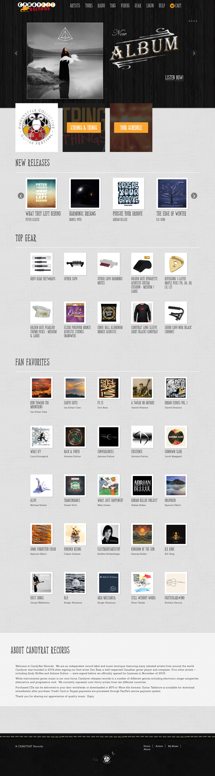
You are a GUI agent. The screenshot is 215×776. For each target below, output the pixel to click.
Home (147, 746)
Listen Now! (174, 77)
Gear (138, 5)
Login (150, 5)
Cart (178, 5)
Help (162, 5)
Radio (101, 5)
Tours (89, 5)
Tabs (113, 5)
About (147, 749)
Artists (75, 5)
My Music (173, 746)
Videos (125, 5)
